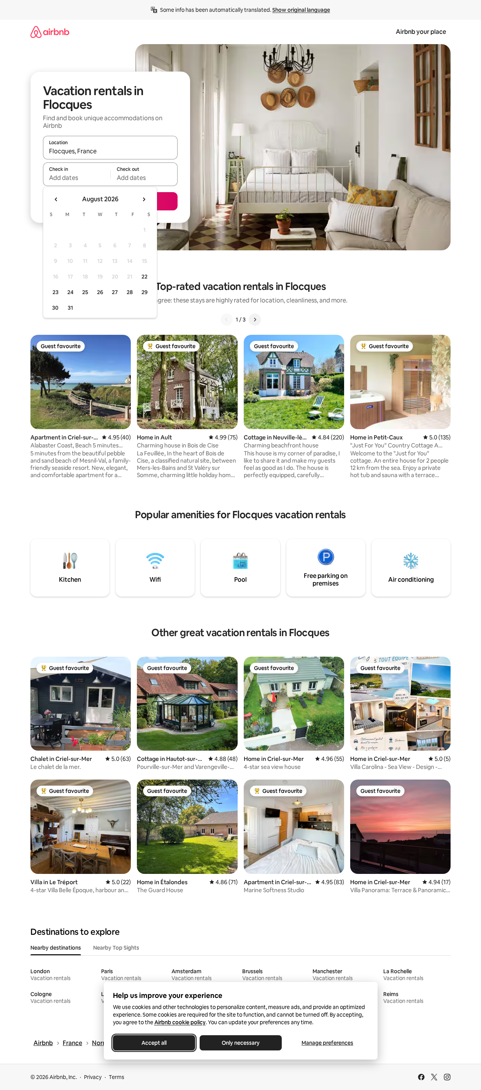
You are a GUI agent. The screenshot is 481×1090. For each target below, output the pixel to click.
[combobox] (110, 151)
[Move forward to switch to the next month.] (143, 199)
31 (70, 307)
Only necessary (241, 1042)
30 (55, 307)
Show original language (301, 9)
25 (85, 292)
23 (55, 292)
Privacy (93, 1077)
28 (130, 292)
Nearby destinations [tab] (55, 947)
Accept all (154, 1042)
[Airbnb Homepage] (49, 32)
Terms (116, 1077)
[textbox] (76, 177)
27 (115, 292)
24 (70, 292)
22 (144, 276)
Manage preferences (327, 1042)
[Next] (255, 319)
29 (144, 292)
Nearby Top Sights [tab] (116, 947)
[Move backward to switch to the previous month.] (56, 199)
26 (100, 292)
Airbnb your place (421, 32)
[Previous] (227, 319)
